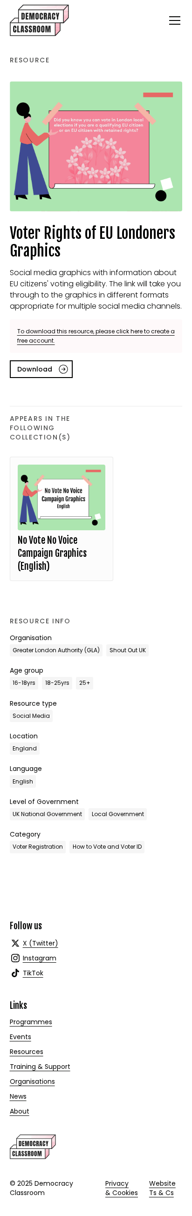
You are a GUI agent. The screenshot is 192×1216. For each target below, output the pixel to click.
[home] (39, 20)
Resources (26, 1051)
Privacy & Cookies (121, 1188)
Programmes (31, 1022)
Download (34, 369)
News (18, 1096)
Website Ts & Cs (162, 1188)
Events (20, 1036)
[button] (173, 20)
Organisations (32, 1081)
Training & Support (40, 1066)
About (19, 1111)
